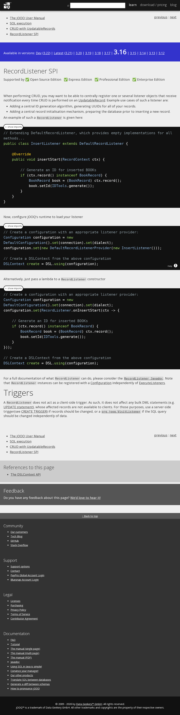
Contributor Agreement (24, 618)
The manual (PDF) (21, 657)
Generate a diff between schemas (30, 684)
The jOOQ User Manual (27, 18)
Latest (58, 53)
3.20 (79, 53)
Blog (173, 5)
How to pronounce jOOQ (25, 688)
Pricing (153, 5)
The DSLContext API (26, 474)
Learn (133, 5)
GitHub (15, 540)
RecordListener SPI (24, 34)
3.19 (88, 53)
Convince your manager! (24, 671)
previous (160, 17)
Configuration (101, 383)
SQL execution (20, 23)
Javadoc (15, 662)
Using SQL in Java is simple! (26, 666)
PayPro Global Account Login (27, 575)
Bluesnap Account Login (25, 579)
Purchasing (17, 605)
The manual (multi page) (25, 653)
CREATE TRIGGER (34, 411)
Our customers (19, 532)
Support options (20, 566)
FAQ (13, 640)
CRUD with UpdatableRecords (32, 28)
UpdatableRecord (91, 100)
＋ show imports (13, 126)
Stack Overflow (19, 545)
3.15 (133, 53)
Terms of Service (20, 614)
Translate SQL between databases (31, 679)
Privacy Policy (18, 609)
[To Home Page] (7, 8)
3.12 (162, 53)
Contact (15, 571)
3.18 (98, 53)
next (173, 17)
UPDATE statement (18, 407)
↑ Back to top (90, 516)
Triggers (18, 392)
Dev (38, 53)
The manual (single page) (25, 648)
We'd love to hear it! (85, 498)
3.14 (143, 53)
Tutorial (15, 644)
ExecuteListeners (152, 383)
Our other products (22, 675)
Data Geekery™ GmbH (89, 704)
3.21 (68, 53)
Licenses (15, 601)
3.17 (107, 53)
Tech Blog (16, 536)
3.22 (46, 53)
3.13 (152, 53)
